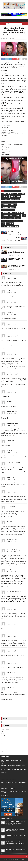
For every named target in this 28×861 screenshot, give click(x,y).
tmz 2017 (5, 218)
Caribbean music (5, 729)
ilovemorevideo (5, 733)
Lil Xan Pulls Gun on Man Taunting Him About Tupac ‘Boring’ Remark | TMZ (16, 843)
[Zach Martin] (3, 843)
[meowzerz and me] (3, 823)
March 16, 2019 (12, 255)
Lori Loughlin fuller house (9, 204)
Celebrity (7, 191)
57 (18, 269)
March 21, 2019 (12, 261)
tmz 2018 (11, 218)
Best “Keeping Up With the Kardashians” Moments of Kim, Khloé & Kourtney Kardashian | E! (16, 252)
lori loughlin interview (9, 207)
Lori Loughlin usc (18, 212)
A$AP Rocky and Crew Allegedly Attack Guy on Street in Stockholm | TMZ (15, 823)
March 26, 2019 (6, 38)
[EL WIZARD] (3, 837)
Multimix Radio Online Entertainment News (11, 737)
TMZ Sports (13, 220)
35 (19, 255)
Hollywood (5, 196)
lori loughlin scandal (8, 210)
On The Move (4, 745)
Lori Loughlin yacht (8, 215)
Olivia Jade (17, 215)
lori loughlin (6, 201)
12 (19, 261)
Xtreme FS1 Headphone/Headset (10, 226)
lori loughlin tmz (7, 212)
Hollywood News (15, 196)
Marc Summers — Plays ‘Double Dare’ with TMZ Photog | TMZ (16, 258)
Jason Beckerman (14, 199)
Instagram (5, 199)
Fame (17, 193)
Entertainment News (8, 193)
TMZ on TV (5, 220)
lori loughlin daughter (18, 201)
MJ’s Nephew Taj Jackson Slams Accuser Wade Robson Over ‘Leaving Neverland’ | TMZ (16, 267)
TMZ (24, 215)
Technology (4, 749)
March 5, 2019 (12, 269)
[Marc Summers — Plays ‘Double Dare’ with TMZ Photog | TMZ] (4, 260)
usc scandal (10, 223)
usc (3, 223)
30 (13, 38)
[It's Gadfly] (3, 831)
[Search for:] (14, 23)
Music (2, 741)
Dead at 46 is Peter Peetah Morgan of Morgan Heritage (13, 765)
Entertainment (16, 191)
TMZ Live (18, 218)
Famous (22, 193)
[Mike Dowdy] (3, 851)
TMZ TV (20, 220)
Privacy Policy (4, 775)
